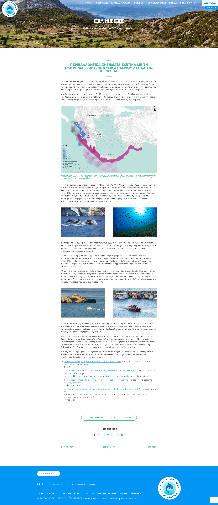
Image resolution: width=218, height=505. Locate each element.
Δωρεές (210, 2)
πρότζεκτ (138, 3)
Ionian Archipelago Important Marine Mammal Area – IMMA (92, 362)
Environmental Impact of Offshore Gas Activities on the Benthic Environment (101, 389)
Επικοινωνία (186, 3)
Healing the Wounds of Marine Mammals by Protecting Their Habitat (97, 371)
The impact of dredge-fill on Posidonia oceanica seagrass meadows (96, 380)
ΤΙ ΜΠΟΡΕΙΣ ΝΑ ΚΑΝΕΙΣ (156, 3)
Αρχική (88, 3)
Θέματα (126, 3)
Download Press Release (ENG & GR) (109, 417)
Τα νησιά (115, 3)
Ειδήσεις (173, 3)
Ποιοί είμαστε (101, 3)
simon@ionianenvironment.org (83, 484)
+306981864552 (58, 484)
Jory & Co (135, 499)
